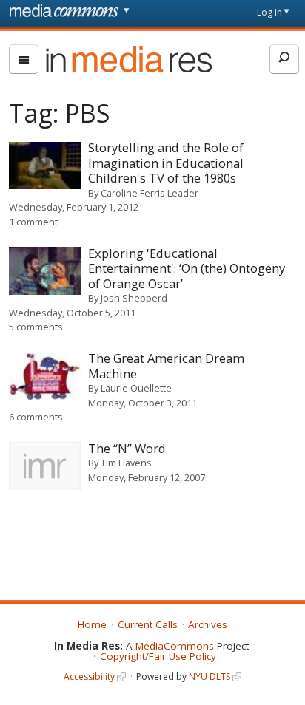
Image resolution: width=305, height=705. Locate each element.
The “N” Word (127, 448)
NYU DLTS (209, 676)
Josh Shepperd (134, 297)
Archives (207, 624)
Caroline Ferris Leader (149, 193)
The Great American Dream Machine (166, 366)
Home (92, 624)
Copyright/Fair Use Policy (158, 656)
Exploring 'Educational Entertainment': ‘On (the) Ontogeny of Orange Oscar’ (186, 268)
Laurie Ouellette (136, 388)
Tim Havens (126, 462)
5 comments (36, 326)
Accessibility (89, 676)
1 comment (33, 221)
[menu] (23, 59)
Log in (269, 12)
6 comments (36, 416)
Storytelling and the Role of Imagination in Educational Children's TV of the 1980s (166, 162)
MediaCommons (174, 646)
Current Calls (148, 624)
